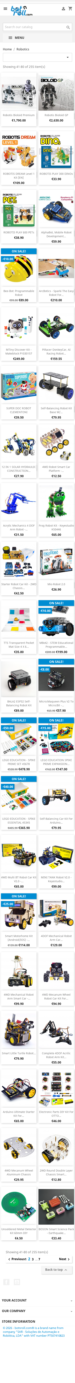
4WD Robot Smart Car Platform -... (56, 469)
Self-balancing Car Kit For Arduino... (56, 820)
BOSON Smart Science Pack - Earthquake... (56, 1231)
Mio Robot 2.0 (56, 584)
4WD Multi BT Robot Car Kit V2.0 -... (18, 879)
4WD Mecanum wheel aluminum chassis (19, 1172)
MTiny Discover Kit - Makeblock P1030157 (18, 351)
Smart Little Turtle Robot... (19, 1053)
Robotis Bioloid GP (56, 115)
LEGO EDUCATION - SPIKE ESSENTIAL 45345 (18, 820)
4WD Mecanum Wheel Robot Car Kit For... (56, 996)
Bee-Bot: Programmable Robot (18, 293)
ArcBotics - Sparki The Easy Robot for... (56, 293)
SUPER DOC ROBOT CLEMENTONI (18, 410)
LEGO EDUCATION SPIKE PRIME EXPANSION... (56, 762)
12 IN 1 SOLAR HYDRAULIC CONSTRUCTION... (19, 469)
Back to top (56, 1269)
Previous (16, 1259)
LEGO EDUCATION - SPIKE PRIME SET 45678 (18, 762)
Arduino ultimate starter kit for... (19, 1114)
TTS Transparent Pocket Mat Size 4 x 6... (19, 644)
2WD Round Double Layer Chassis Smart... (56, 1172)
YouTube (17, 1282)
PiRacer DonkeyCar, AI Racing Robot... (56, 351)
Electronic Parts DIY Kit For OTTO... (56, 1114)
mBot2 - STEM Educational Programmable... (56, 644)
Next (65, 1259)
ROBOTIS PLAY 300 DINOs (56, 174)
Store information (18, 1321)
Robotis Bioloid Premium (19, 115)
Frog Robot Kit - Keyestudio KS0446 (56, 527)
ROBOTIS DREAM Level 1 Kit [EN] (19, 175)
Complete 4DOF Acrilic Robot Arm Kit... (56, 1055)
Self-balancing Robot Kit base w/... (56, 410)
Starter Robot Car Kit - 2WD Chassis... (18, 586)
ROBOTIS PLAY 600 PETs (18, 232)
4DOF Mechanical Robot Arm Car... (56, 938)
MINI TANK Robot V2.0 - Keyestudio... (56, 879)
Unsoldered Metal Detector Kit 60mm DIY (18, 1231)
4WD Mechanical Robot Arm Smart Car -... (19, 996)
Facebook (6, 1282)
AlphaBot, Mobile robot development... (56, 234)
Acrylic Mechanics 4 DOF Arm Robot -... (19, 527)
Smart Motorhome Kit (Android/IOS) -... (19, 938)
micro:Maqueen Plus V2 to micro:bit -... (56, 703)
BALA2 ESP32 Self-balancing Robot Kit (19, 703)
